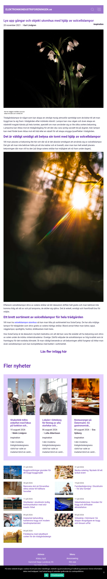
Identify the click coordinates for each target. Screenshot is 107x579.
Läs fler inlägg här (53, 351)
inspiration (98, 24)
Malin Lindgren (20, 433)
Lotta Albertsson (52, 433)
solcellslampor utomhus (25, 322)
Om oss (72, 562)
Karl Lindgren (29, 25)
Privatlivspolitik (57, 575)
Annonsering (72, 558)
